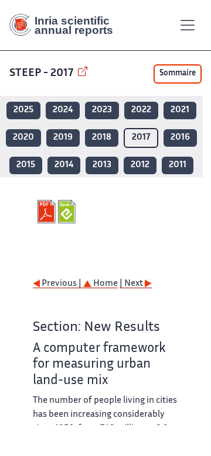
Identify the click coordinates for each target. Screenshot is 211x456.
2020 (23, 137)
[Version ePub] (68, 211)
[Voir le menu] (187, 25)
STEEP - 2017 (42, 73)
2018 (101, 137)
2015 (25, 165)
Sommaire (177, 73)
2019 (63, 137)
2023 (102, 110)
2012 (140, 165)
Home (104, 284)
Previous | (61, 284)
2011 (177, 165)
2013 (102, 165)
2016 (180, 137)
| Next (132, 284)
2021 (180, 110)
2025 (23, 110)
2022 (141, 110)
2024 (63, 110)
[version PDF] (48, 211)
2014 (64, 165)
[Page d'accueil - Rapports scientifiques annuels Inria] (65, 25)
